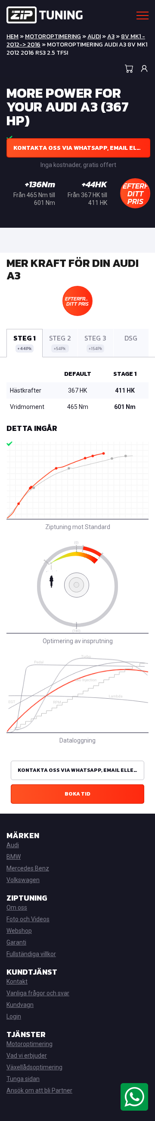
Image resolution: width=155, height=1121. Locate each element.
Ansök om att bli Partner (39, 1090)
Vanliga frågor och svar (37, 993)
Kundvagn (20, 1004)
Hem (12, 36)
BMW (13, 856)
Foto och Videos (28, 919)
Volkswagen (23, 879)
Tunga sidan (23, 1078)
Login (13, 1016)
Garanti (16, 942)
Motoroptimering (53, 36)
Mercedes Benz (27, 868)
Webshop (19, 930)
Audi (94, 36)
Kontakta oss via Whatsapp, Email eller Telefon (81, 147)
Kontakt (17, 981)
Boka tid (77, 794)
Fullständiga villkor (31, 954)
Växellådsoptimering (34, 1067)
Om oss (16, 907)
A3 (111, 36)
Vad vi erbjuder (26, 1055)
